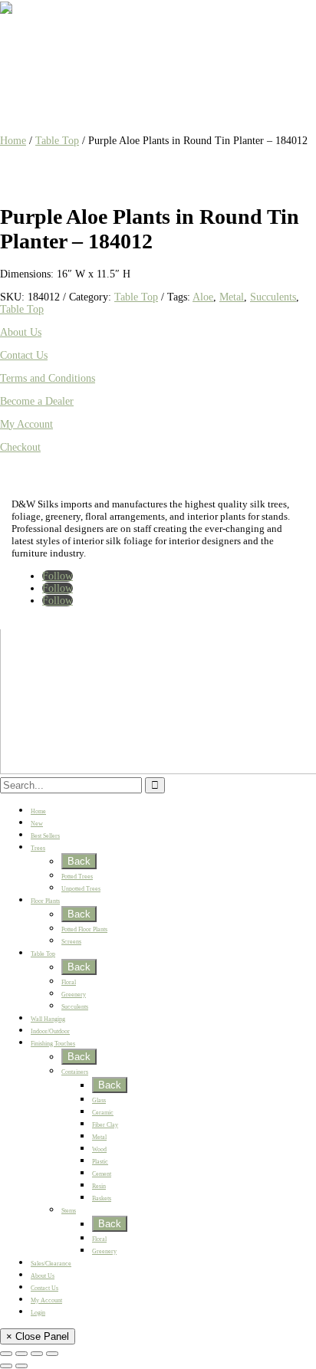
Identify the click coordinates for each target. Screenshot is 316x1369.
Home (13, 140)
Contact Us (24, 355)
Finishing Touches (53, 1043)
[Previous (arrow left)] (6, 1366)
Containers (74, 1072)
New (37, 823)
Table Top (57, 140)
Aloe (203, 297)
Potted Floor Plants (84, 929)
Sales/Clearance (51, 1263)
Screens (71, 941)
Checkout (20, 447)
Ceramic (103, 1112)
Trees (38, 848)
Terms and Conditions (47, 378)
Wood (99, 1149)
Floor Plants (45, 901)
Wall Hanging (48, 1019)
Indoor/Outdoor (50, 1031)
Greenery (73, 994)
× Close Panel (37, 1336)
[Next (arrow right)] (21, 1366)
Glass (99, 1100)
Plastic (100, 1161)
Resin (99, 1186)
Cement (101, 1173)
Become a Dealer (37, 401)
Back (79, 861)
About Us (20, 332)
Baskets (101, 1198)
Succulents (273, 297)
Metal (231, 297)
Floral (68, 982)
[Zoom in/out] (6, 1353)
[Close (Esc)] (52, 1353)
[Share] (37, 1353)
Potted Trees (77, 876)
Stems (68, 1210)
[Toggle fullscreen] (21, 1353)
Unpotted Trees (80, 888)
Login (38, 1312)
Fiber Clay (105, 1124)
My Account (26, 424)
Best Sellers (45, 835)
